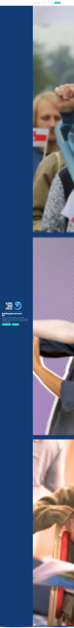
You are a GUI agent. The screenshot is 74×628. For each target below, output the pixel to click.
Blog (52, 2)
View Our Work (6, 324)
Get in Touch (57, 2)
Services (43, 2)
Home (35, 2)
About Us (39, 2)
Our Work (48, 2)
